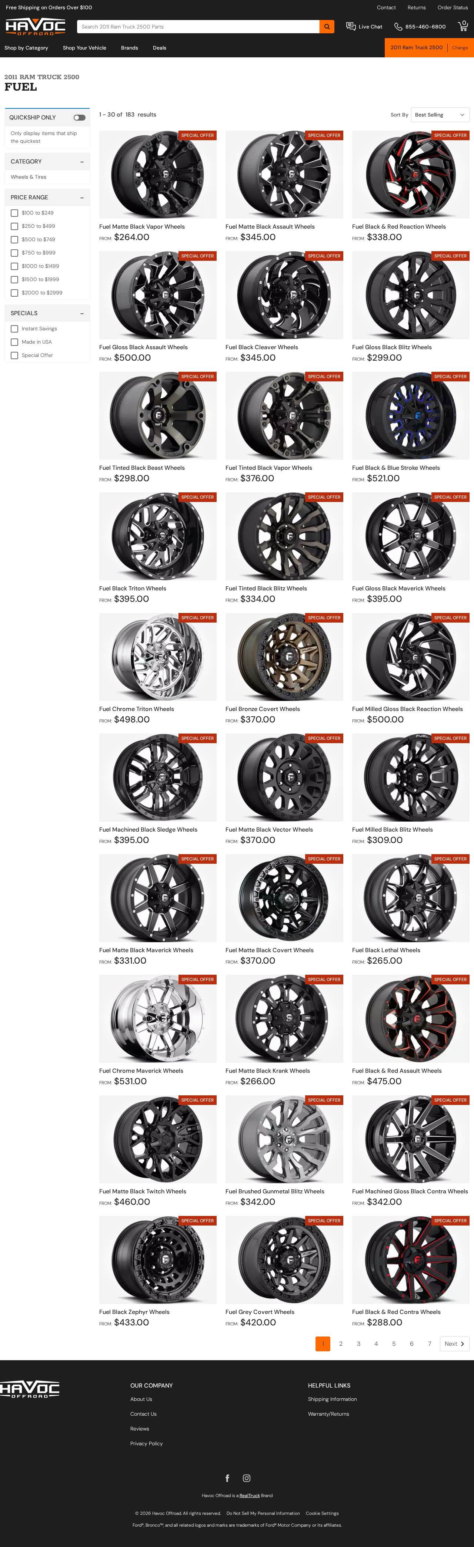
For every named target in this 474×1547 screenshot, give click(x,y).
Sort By (399, 114)
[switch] (47, 117)
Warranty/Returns (328, 1413)
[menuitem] (26, 47)
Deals (159, 47)
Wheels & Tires (28, 176)
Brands (129, 47)
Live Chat (371, 26)
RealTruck (250, 1496)
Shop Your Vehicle (84, 47)
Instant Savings (39, 328)
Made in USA (37, 341)
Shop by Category (26, 47)
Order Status (453, 7)
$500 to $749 (38, 239)
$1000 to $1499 (40, 266)
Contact (386, 7)
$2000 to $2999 (42, 292)
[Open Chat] (351, 26)
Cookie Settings (322, 1513)
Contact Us (143, 1413)
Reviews (139, 1428)
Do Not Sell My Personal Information (263, 1513)
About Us (141, 1399)
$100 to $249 (38, 212)
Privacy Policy (146, 1443)
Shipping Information (332, 1399)
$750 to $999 (39, 252)
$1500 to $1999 (40, 279)
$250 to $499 (38, 226)
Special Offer (37, 355)
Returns (417, 7)
